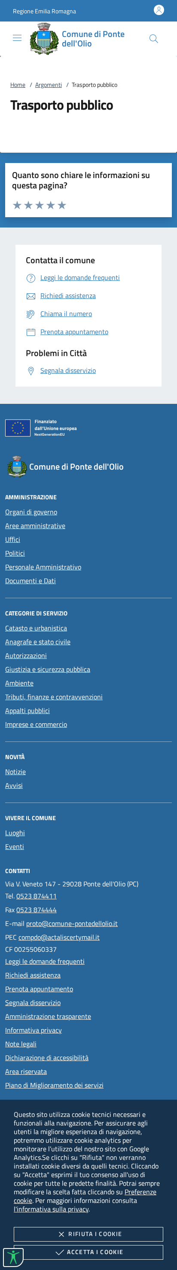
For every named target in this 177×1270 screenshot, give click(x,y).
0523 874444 (36, 909)
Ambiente (19, 683)
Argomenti (48, 84)
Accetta (95, 1251)
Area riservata (26, 1071)
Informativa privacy (33, 1030)
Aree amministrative (35, 525)
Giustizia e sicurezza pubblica (47, 669)
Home (17, 84)
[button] (44, 11)
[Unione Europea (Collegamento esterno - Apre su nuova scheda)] (88, 430)
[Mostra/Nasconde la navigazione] (17, 38)
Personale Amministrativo (43, 567)
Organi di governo (31, 512)
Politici (15, 553)
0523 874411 (36, 896)
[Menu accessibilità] (13, 1257)
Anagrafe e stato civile (37, 642)
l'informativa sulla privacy (51, 1209)
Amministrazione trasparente (48, 1016)
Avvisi (14, 785)
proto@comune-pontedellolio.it (72, 923)
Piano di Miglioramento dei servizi (54, 1085)
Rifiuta (95, 1233)
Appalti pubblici (27, 710)
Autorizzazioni (26, 655)
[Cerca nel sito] (153, 38)
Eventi (14, 846)
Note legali (21, 1044)
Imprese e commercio (36, 724)
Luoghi (15, 832)
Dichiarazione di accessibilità (46, 1057)
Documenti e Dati (30, 580)
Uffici (12, 539)
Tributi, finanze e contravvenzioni (54, 697)
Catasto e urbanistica (36, 628)
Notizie (15, 771)
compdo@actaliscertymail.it (59, 937)
